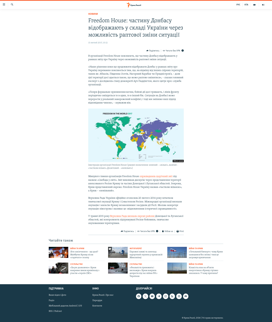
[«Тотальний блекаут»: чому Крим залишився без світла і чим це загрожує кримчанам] (177, 252)
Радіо (51, 300)
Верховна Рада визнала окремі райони (132, 216)
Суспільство (76, 264)
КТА (246, 5)
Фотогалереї (136, 249)
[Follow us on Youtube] (152, 296)
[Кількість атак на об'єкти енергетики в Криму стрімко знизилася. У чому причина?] (177, 268)
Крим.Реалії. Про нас (102, 295)
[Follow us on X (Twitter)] (145, 296)
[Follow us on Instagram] (165, 296)
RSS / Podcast (55, 311)
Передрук (97, 300)
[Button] (153, 51)
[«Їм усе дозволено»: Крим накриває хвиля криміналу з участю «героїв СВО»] (58, 268)
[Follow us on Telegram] (159, 296)
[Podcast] (179, 296)
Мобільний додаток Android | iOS (65, 306)
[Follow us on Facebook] (138, 296)
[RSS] (172, 296)
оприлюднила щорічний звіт (156, 176)
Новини (93, 14)
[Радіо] (263, 5)
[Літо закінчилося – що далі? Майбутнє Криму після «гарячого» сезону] (58, 252)
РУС (238, 5)
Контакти (97, 306)
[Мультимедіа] (254, 5)
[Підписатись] (185, 296)
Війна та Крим (77, 249)
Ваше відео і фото (57, 295)
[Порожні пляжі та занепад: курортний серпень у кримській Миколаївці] (118, 252)
